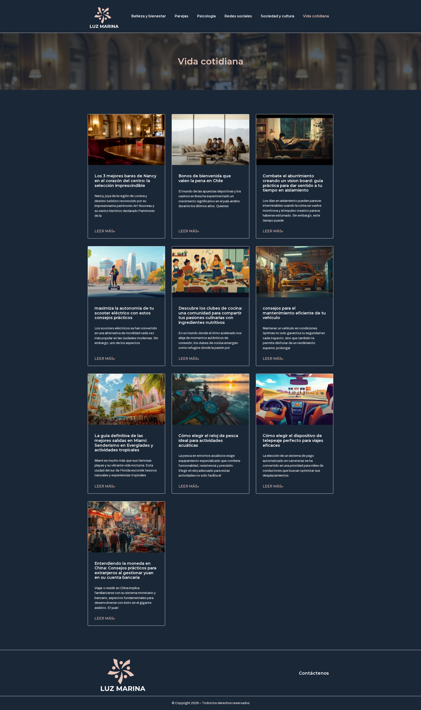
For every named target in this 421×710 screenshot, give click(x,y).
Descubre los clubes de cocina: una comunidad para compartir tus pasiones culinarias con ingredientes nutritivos (210, 315)
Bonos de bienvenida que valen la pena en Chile (204, 178)
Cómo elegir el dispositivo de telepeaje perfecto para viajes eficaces (293, 440)
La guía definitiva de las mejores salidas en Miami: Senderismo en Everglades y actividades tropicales (124, 442)
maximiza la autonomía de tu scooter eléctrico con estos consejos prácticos (124, 313)
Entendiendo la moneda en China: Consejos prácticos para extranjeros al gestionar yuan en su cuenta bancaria (125, 570)
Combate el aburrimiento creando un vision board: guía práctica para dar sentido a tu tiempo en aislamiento (293, 183)
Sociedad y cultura (277, 16)
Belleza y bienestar (148, 16)
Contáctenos (314, 673)
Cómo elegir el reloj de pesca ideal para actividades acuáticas (208, 440)
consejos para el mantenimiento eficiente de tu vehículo (294, 313)
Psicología (206, 16)
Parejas (181, 16)
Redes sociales (238, 16)
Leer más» (105, 231)
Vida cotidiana (316, 16)
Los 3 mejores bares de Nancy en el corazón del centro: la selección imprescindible (125, 181)
